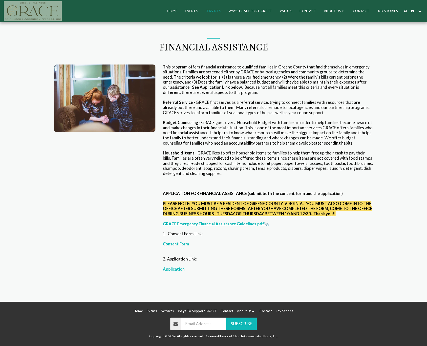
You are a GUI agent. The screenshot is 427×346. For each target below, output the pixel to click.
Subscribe (241, 323)
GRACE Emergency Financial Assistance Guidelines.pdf (213, 223)
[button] (334, 11)
